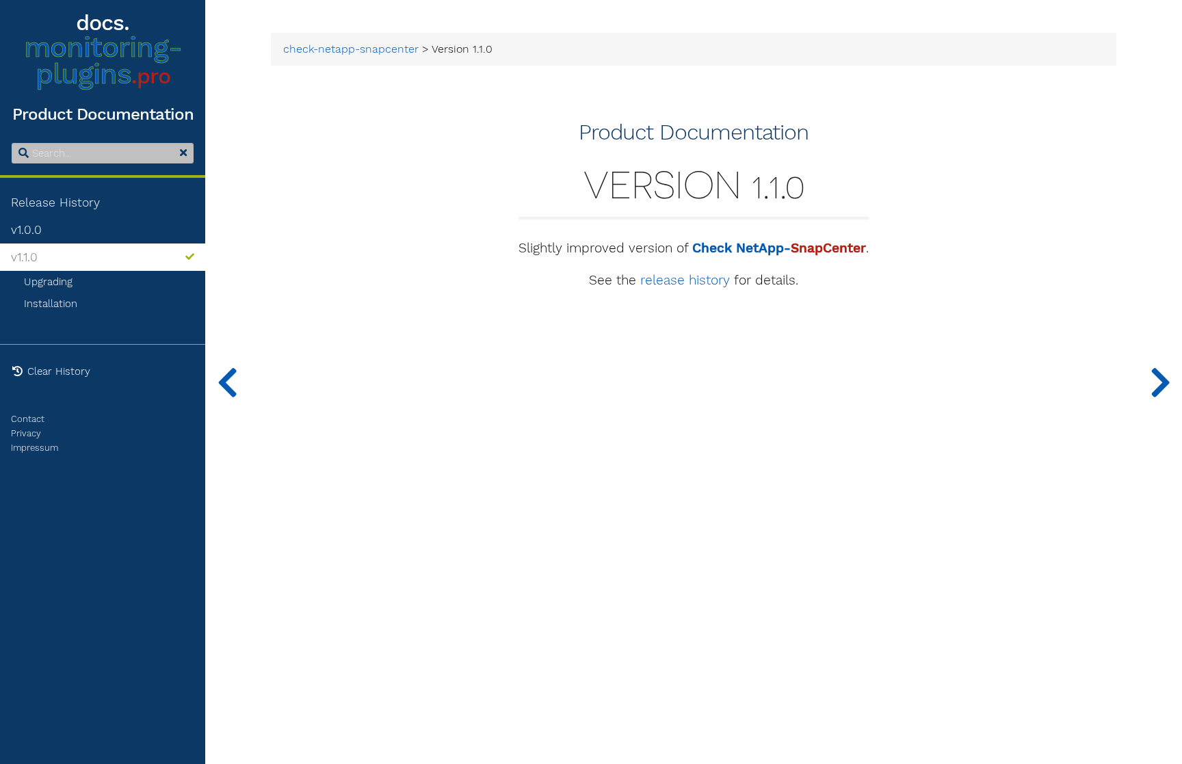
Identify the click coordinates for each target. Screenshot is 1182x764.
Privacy (26, 433)
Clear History (57, 371)
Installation (50, 304)
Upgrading (48, 282)
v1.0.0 (26, 230)
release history (685, 280)
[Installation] (227, 382)
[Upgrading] (1160, 382)
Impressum (34, 448)
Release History (55, 202)
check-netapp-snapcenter (351, 49)
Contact (27, 419)
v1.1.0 (24, 257)
